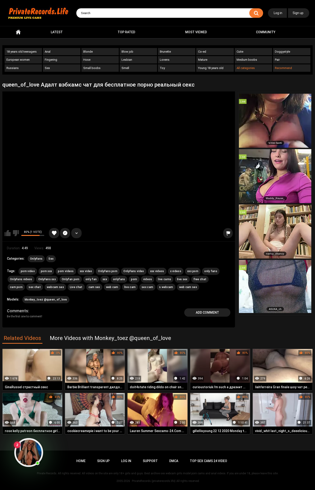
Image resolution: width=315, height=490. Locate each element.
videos (147, 279)
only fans (210, 271)
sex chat (35, 287)
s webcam (166, 287)
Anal (48, 51)
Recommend (283, 68)
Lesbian (127, 59)
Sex (47, 68)
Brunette (165, 51)
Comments (17, 310)
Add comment (207, 312)
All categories (246, 68)
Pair (277, 59)
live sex (182, 279)
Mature (202, 59)
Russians (12, 68)
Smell (125, 68)
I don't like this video (16, 233)
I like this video (8, 233)
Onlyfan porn (71, 279)
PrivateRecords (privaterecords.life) (153, 481)
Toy (162, 68)
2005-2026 (123, 481)
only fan (91, 279)
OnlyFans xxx (47, 279)
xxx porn (192, 271)
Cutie (240, 51)
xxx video (86, 271)
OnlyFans (36, 258)
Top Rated (126, 32)
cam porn (16, 287)
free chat (200, 279)
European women (18, 59)
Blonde (88, 51)
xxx (105, 279)
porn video (28, 271)
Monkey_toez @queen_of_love (46, 299)
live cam (130, 287)
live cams (164, 279)
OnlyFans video (133, 271)
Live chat (76, 287)
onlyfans (119, 279)
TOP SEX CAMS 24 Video (208, 461)
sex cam (147, 287)
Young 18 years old (210, 68)
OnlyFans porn (107, 271)
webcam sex (55, 287)
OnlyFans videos (21, 279)
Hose (86, 59)
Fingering (51, 59)
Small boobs (92, 68)
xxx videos (157, 271)
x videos (175, 271)
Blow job (127, 51)
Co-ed (202, 51)
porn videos (66, 271)
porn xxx (46, 271)
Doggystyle (282, 51)
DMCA (173, 461)
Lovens (164, 59)
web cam (112, 287)
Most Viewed (196, 32)
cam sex (94, 287)
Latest (57, 32)
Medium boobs (247, 59)
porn (134, 279)
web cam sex (188, 287)
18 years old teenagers (21, 51)
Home (18, 32)
